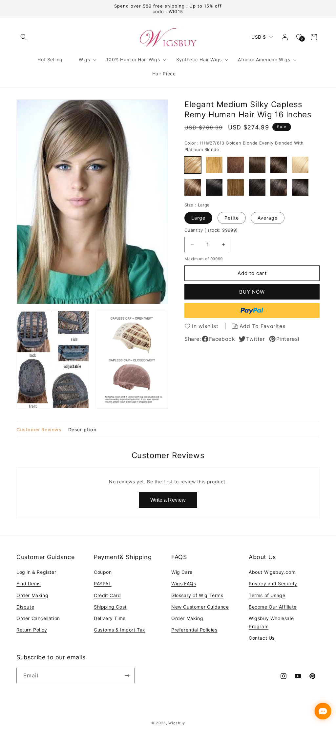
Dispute (25, 607)
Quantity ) (211, 230)
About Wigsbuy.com (272, 572)
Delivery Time (110, 618)
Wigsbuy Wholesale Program (271, 622)
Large (198, 218)
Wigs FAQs (183, 583)
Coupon (103, 572)
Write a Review (168, 500)
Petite (231, 218)
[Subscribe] (127, 675)
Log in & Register (36, 572)
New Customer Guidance (200, 607)
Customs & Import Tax (119, 629)
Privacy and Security (273, 583)
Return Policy (31, 629)
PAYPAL (103, 583)
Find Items (28, 583)
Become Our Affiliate (273, 607)
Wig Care (182, 572)
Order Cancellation (38, 618)
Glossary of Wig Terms (197, 595)
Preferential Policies (194, 629)
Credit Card (107, 595)
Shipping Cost (110, 607)
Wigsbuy (176, 723)
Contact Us (262, 638)
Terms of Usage (267, 595)
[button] (23, 37)
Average (268, 218)
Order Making (32, 595)
